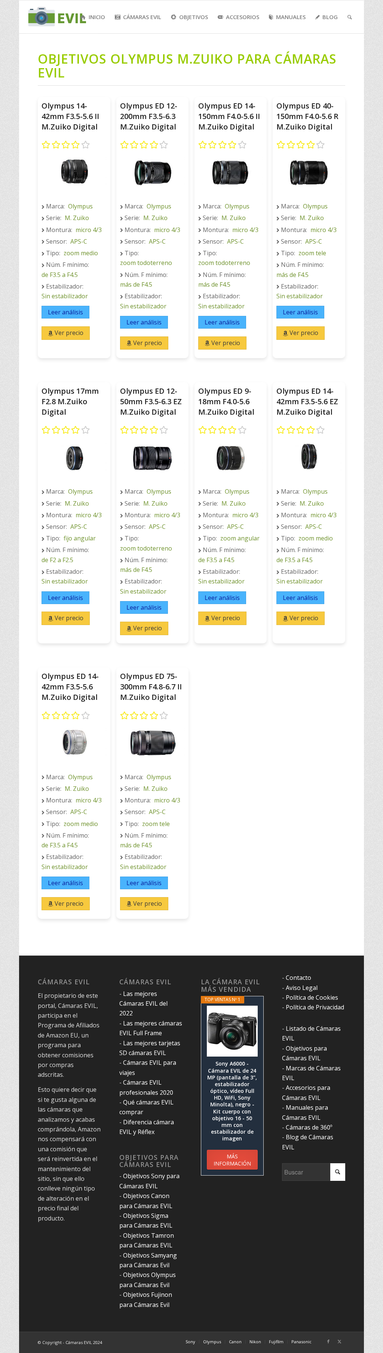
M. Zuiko (77, 218)
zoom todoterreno (146, 263)
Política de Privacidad (315, 1007)
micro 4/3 (89, 230)
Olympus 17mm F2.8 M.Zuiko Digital (70, 401)
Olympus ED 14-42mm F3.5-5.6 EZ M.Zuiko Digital (307, 401)
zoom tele (312, 253)
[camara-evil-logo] (62, 16)
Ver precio (68, 333)
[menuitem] (93, 16)
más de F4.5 (136, 284)
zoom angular (240, 538)
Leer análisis (65, 312)
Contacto (298, 977)
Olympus (80, 206)
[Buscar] (350, 16)
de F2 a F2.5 (57, 560)
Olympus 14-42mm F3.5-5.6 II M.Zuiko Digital (70, 116)
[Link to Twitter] (339, 1341)
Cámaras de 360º (309, 1127)
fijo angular (80, 538)
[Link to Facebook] (328, 1341)
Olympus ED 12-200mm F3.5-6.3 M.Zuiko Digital (148, 116)
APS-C (78, 241)
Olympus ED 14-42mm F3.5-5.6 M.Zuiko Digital (70, 686)
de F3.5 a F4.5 (60, 275)
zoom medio (81, 253)
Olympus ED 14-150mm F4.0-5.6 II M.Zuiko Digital (229, 116)
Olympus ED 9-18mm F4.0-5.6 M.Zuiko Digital (226, 401)
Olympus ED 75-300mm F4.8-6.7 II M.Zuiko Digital (151, 686)
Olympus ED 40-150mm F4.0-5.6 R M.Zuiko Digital (307, 116)
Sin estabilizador (65, 296)
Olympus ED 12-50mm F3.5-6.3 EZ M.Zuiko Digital (151, 401)
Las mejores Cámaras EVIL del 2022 (143, 1004)
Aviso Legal (302, 988)
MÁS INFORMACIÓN (232, 1160)
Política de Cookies (312, 997)
